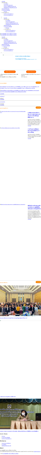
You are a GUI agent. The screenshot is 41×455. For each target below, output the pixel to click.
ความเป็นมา (6, 3)
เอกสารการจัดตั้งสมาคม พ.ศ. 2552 (10, 6)
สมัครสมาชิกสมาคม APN (6, 445)
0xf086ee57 (2, 96)
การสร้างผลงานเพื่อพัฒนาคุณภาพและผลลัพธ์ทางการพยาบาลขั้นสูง (33, 131)
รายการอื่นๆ (38, 82)
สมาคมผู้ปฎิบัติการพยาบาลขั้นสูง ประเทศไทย (10, 453)
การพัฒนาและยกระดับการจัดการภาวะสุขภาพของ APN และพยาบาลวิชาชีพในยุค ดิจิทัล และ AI (34, 115)
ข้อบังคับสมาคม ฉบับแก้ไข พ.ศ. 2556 (10, 7)
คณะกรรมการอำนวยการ (8, 5)
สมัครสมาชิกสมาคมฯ (31, 71)
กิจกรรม (5, 11)
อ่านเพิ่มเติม (2, 93)
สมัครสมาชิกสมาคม (5, 8)
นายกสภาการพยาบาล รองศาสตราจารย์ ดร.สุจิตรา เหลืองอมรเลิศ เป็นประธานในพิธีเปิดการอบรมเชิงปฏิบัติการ (19, 431)
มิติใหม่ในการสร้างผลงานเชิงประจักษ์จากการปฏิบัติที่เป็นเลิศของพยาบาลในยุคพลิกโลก (34, 207)
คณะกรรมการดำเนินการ (6, 443)
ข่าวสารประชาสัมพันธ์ (6, 10)
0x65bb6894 (2, 102)
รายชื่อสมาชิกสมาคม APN (10, 71)
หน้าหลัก (3, 1)
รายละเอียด (29, 125)
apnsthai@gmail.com (37, 451)
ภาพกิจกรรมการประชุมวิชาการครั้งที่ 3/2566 (8, 396)
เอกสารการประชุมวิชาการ (8, 13)
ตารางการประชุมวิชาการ (8, 15)
